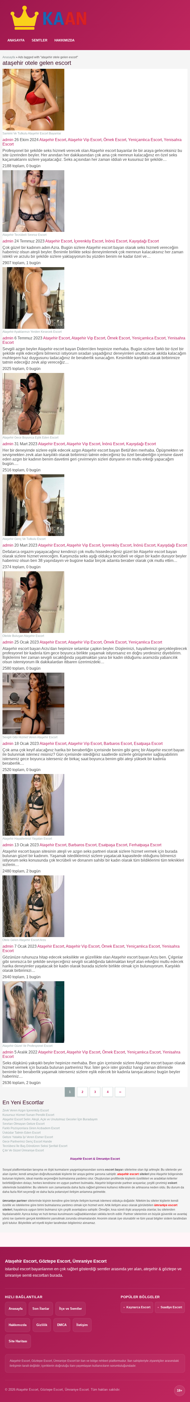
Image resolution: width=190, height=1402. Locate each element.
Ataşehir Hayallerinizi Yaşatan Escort (27, 838)
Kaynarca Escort (138, 1307)
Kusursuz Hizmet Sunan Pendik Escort (28, 1115)
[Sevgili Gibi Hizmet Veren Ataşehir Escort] (33, 733)
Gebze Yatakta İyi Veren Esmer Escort (27, 1137)
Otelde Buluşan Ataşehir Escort (23, 636)
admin (7, 140)
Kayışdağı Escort (144, 241)
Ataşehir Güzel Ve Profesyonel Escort (27, 1046)
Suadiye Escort (171, 1307)
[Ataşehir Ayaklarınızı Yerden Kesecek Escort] (33, 328)
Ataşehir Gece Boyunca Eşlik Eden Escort (30, 437)
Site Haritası (18, 1341)
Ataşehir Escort (52, 140)
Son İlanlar (40, 1308)
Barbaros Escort (118, 743)
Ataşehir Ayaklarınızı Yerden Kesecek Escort (32, 331)
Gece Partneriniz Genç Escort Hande (27, 1141)
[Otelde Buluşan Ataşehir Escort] (33, 632)
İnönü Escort (116, 241)
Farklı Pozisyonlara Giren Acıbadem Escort (31, 1128)
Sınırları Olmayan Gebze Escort (23, 1123)
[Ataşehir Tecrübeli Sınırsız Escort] (33, 231)
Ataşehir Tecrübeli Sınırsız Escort (24, 235)
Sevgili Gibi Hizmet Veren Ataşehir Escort (29, 737)
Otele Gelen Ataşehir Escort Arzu (24, 940)
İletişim (82, 1325)
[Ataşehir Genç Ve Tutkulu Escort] (33, 535)
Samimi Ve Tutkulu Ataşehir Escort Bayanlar (31, 133)
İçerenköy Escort (88, 241)
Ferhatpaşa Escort (145, 845)
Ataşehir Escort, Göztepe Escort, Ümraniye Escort (56, 1261)
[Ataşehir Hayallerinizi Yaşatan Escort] (33, 834)
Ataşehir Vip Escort (84, 140)
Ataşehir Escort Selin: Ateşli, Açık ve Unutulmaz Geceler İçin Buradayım (49, 1119)
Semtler (39, 40)
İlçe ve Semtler (70, 1308)
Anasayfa (8, 57)
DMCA (62, 1325)
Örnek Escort (114, 140)
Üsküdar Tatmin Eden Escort (21, 1132)
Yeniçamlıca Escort (145, 140)
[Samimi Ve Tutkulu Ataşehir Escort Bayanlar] (33, 129)
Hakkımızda (64, 40)
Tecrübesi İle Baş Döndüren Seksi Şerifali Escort (34, 1146)
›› (120, 1092)
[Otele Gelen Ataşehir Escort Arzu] (33, 936)
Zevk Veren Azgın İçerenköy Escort (25, 1110)
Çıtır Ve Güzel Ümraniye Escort (23, 1150)
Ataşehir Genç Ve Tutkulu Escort (24, 539)
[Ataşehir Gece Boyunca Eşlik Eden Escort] (33, 433)
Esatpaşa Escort (148, 743)
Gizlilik (41, 1325)
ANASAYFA (15, 40)
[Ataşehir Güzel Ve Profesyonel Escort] (33, 1042)
